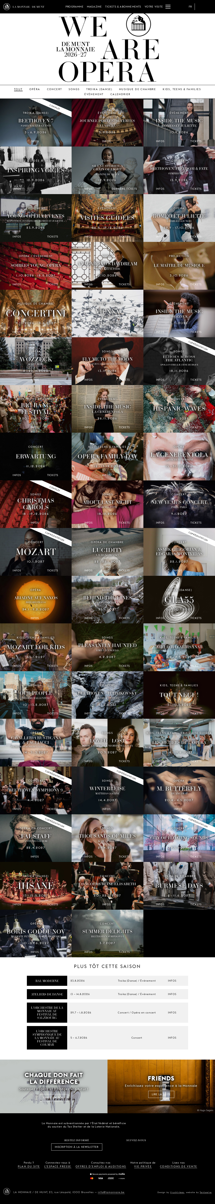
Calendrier (120, 94)
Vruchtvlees (177, 1192)
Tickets (195, 141)
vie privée (143, 1166)
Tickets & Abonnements (123, 6)
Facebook (113, 1147)
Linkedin (159, 1147)
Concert (54, 89)
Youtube (141, 1147)
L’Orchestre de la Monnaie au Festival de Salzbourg (47, 1012)
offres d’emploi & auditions (101, 1166)
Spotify (150, 1147)
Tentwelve (206, 1192)
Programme (75, 6)
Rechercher (208, 6)
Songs (74, 89)
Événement (94, 94)
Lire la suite (161, 1094)
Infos (172, 980)
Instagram (122, 1147)
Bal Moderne (47, 980)
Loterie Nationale (159, 1125)
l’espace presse (57, 1166)
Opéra (34, 89)
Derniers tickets (124, 188)
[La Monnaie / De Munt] (6, 1191)
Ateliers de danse (47, 994)
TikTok (131, 1147)
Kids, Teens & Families (182, 89)
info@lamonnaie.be (111, 1192)
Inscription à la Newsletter (76, 1146)
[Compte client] (200, 6)
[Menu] (168, 6)
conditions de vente (178, 1166)
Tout (18, 89)
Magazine (94, 6)
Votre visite (154, 6)
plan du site (29, 1166)
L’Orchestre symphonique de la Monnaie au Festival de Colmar (47, 1038)
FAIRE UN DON (53, 1097)
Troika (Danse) (99, 89)
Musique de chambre (137, 89)
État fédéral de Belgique (135, 1124)
